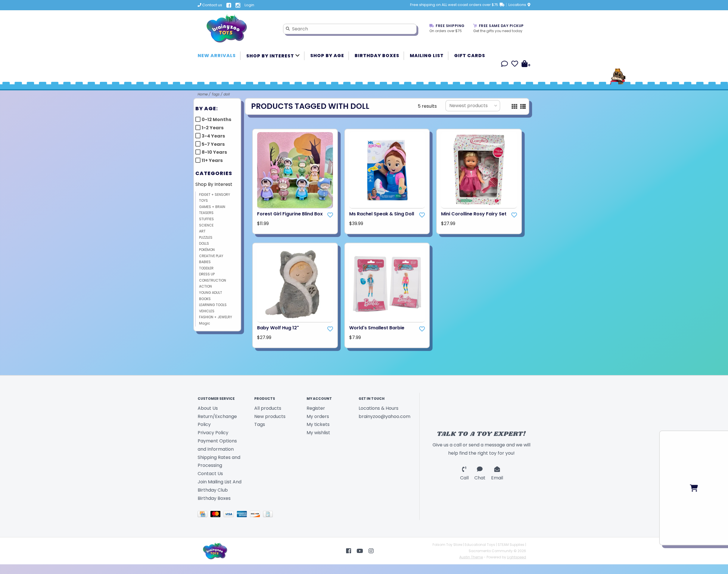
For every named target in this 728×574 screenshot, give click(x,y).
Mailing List (427, 55)
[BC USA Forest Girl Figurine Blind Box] (295, 170)
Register (316, 408)
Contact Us (210, 473)
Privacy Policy (213, 432)
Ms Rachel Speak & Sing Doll (381, 214)
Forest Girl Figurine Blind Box (290, 214)
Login (249, 5)
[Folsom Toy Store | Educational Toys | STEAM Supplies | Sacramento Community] (236, 28)
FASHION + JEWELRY (215, 317)
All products (267, 408)
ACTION (205, 286)
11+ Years (212, 160)
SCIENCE (206, 225)
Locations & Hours (378, 408)
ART (202, 231)
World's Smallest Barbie (376, 328)
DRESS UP (207, 274)
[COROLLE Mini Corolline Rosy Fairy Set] (479, 170)
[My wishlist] (514, 64)
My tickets (318, 424)
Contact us (211, 5)
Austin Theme (471, 557)
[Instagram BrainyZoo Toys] (371, 551)
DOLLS (204, 243)
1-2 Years (213, 127)
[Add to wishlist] (330, 215)
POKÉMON (207, 249)
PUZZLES (205, 237)
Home (203, 94)
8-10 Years (214, 152)
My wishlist (318, 432)
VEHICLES (206, 311)
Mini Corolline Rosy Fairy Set (473, 214)
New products (270, 416)
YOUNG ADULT (210, 292)
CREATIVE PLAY (211, 255)
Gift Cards (469, 55)
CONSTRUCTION (212, 280)
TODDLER (206, 268)
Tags (216, 94)
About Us (208, 408)
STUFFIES (206, 219)
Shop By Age (327, 55)
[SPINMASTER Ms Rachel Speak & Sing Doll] (387, 170)
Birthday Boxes (377, 55)
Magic (204, 323)
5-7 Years (213, 144)
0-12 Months (216, 119)
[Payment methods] (204, 515)
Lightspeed (516, 557)
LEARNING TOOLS (213, 304)
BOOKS (205, 298)
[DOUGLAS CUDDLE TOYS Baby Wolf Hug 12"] (295, 284)
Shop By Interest (270, 56)
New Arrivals (217, 55)
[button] (504, 64)
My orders (318, 416)
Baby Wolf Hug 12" (278, 328)
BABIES (205, 261)
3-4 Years (213, 136)
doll (227, 94)
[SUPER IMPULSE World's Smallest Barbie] (387, 284)
